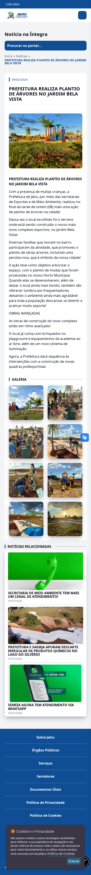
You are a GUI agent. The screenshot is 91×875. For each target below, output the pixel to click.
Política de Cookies (45, 815)
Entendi (74, 861)
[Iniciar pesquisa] (82, 45)
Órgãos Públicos (45, 750)
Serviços (45, 763)
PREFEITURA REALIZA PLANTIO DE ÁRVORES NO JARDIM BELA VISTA (45, 61)
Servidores (45, 776)
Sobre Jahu (45, 737)
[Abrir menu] (82, 15)
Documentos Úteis (45, 789)
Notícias (22, 56)
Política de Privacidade (45, 802)
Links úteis (12, 4)
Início (8, 56)
